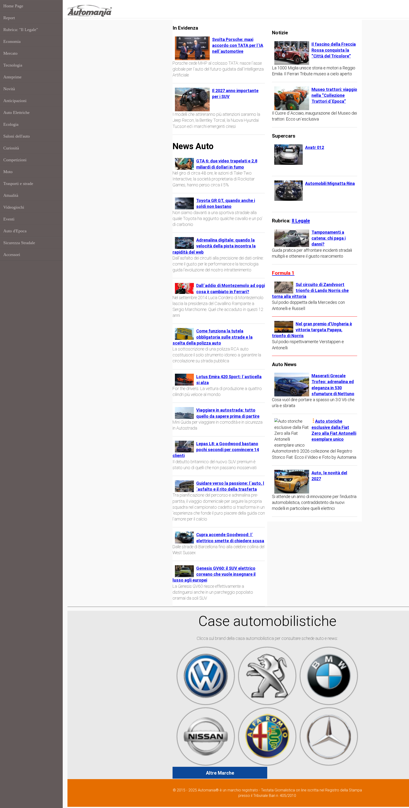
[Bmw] (328, 675)
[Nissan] (205, 736)
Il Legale (301, 221)
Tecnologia (12, 65)
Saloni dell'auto (16, 136)
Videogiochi (13, 207)
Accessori (11, 254)
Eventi (8, 219)
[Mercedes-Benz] (328, 736)
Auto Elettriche (16, 112)
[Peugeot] (267, 675)
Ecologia (10, 124)
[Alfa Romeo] (267, 736)
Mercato (10, 53)
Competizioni (15, 159)
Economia (12, 41)
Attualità (10, 195)
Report (9, 17)
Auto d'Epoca (15, 231)
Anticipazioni (15, 100)
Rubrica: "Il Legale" (20, 29)
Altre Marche (220, 773)
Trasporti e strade (18, 183)
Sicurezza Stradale (19, 242)
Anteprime (12, 77)
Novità (9, 88)
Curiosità (11, 148)
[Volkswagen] (205, 675)
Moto (8, 171)
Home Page (13, 6)
